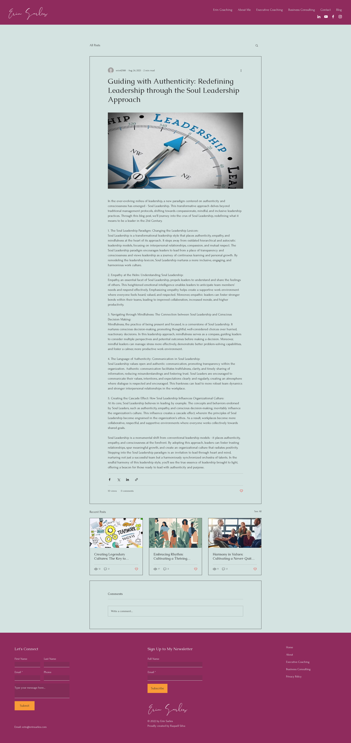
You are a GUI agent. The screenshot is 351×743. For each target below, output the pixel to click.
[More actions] (241, 70)
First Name (21, 658)
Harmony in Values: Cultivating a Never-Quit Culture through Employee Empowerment (233, 556)
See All (257, 511)
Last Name (50, 658)
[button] (256, 45)
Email (18, 672)
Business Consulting (298, 669)
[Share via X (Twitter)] (118, 479)
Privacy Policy (294, 676)
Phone (47, 672)
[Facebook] (333, 16)
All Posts (95, 45)
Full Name (153, 658)
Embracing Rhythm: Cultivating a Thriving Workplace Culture (170, 556)
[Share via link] (136, 479)
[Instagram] (340, 16)
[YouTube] (326, 16)
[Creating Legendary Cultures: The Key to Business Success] (116, 533)
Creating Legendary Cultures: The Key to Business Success (110, 556)
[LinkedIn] (319, 16)
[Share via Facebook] (109, 479)
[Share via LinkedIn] (127, 479)
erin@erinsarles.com (34, 727)
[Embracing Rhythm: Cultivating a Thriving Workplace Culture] (175, 533)
